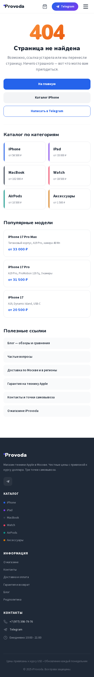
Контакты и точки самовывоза (31, 397)
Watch (11, 525)
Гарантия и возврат (16, 585)
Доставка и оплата (16, 577)
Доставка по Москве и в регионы (32, 370)
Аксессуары (15, 540)
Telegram (67, 6)
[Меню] (86, 6)
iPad (9, 510)
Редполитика (12, 599)
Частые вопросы (19, 356)
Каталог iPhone (47, 97)
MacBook (13, 518)
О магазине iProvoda (22, 411)
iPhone (11, 502)
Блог (6, 592)
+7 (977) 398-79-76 (21, 622)
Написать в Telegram (47, 111)
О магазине (11, 562)
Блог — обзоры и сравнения (28, 343)
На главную (47, 84)
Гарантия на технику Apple (27, 384)
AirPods (12, 533)
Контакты (10, 570)
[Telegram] (7, 481)
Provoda (14, 6)
